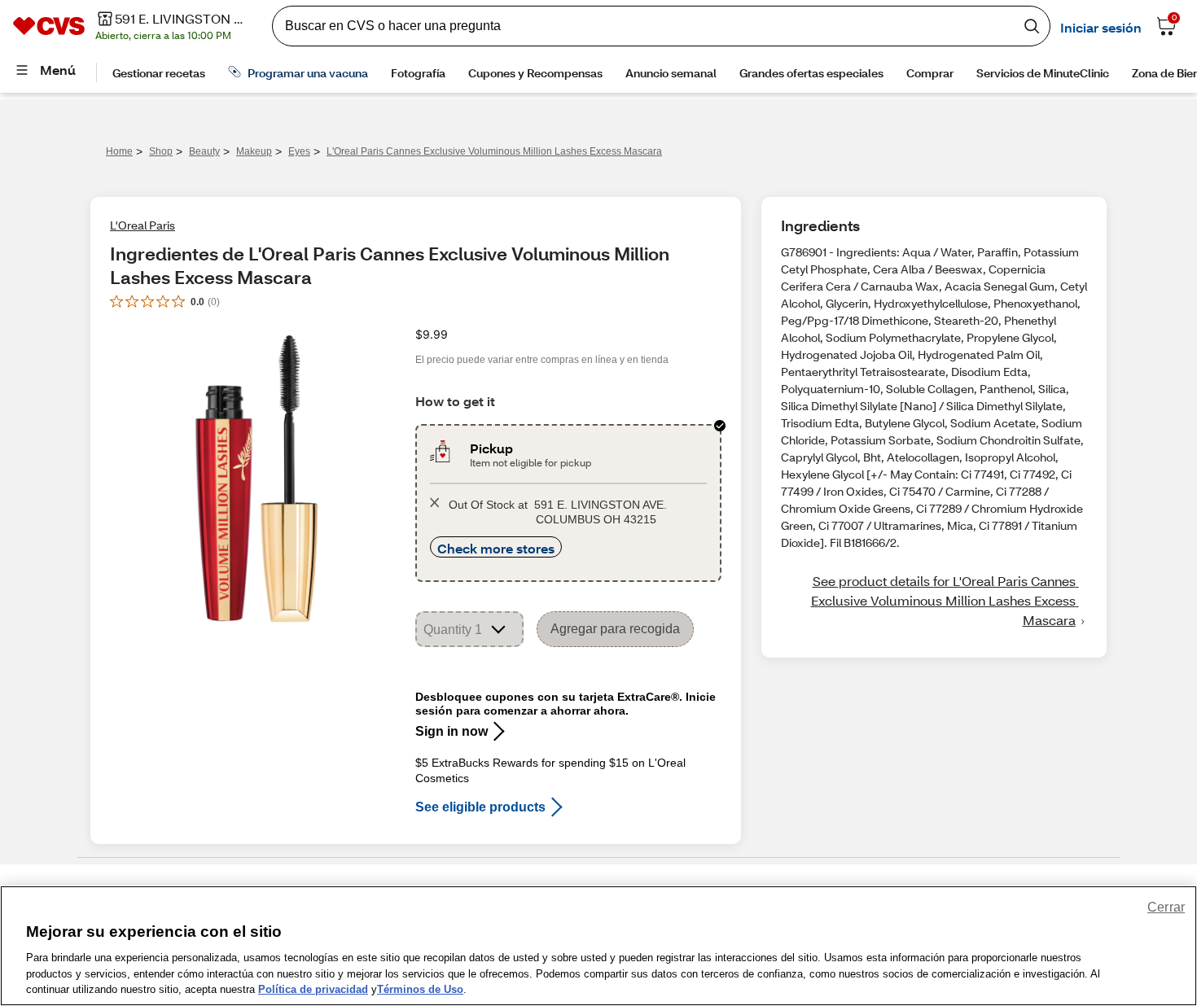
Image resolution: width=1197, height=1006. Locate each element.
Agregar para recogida (615, 629)
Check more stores (496, 548)
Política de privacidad (313, 989)
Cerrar (1166, 907)
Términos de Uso (420, 989)
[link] (934, 600)
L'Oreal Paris (142, 225)
